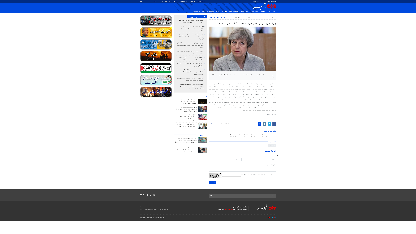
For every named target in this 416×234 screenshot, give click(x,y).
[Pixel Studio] (268, 218)
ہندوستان (254, 11)
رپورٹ (204, 96)
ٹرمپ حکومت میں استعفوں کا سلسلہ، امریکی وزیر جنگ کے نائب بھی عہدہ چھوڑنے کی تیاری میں (191, 86)
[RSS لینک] (144, 195)
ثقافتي (236, 11)
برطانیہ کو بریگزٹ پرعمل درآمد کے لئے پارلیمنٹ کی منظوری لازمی (251, 134)
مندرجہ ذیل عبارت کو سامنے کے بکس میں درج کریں (258, 174)
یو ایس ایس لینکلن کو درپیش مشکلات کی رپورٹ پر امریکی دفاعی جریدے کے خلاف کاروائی (190, 45)
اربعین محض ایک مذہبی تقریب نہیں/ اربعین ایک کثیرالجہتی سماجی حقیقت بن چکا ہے (186, 149)
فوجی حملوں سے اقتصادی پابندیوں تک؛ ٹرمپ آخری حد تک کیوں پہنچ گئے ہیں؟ (186, 109)
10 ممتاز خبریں (197, 16)
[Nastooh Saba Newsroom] (273, 218)
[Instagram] (153, 195)
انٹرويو (203, 135)
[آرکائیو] (141, 195)
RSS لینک (172, 1)
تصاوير (224, 11)
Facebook (182, 1)
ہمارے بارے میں (145, 206)
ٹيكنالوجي (210, 11)
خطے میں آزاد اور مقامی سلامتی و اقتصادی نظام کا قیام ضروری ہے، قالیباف (192, 28)
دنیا (247, 11)
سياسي (242, 11)
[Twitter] (150, 195)
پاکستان (262, 11)
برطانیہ (272, 145)
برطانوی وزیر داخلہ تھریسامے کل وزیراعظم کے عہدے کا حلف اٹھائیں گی (249, 136)
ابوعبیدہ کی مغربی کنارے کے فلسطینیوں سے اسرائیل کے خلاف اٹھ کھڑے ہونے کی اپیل (190, 72)
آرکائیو (162, 1)
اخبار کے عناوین (199, 11)
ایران (269, 11)
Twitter (191, 1)
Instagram (200, 1)
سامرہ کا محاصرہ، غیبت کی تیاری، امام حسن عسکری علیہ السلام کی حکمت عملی (187, 101)
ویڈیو (218, 11)
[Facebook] (147, 195)
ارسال (212, 182)
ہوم (274, 11)
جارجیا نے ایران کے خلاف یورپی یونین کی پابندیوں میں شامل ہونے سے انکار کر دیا (190, 37)
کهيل (230, 11)
